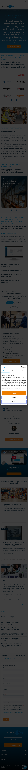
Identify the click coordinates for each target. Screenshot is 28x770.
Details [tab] (14, 370)
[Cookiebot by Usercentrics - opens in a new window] (21, 367)
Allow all (14, 393)
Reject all (14, 401)
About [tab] (23, 370)
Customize (13, 397)
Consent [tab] (5, 370)
